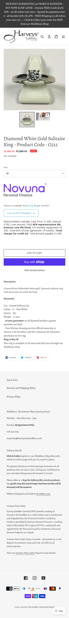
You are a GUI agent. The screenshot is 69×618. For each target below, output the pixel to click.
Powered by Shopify (47, 607)
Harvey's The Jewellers (30, 607)
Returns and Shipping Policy (21, 388)
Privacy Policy (14, 396)
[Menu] (63, 36)
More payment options (34, 269)
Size (6, 167)
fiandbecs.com (43, 493)
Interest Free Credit (25, 553)
